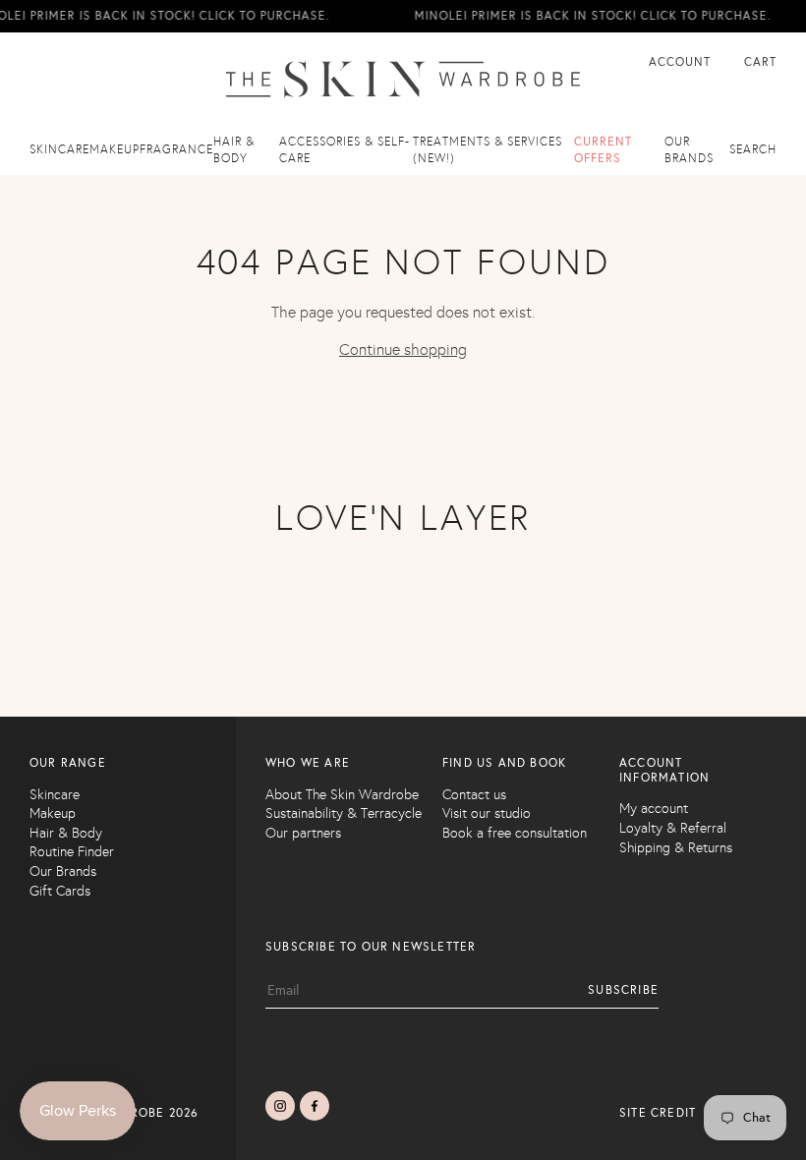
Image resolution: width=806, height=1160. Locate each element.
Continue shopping (403, 349)
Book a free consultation (514, 833)
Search (753, 149)
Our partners (303, 833)
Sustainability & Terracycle (343, 813)
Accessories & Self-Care (344, 150)
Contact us (474, 794)
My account (653, 808)
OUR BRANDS (689, 150)
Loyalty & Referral (672, 828)
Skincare (59, 149)
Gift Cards (59, 891)
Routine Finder (71, 851)
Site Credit (657, 1113)
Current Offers (603, 150)
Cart (760, 62)
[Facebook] (314, 1106)
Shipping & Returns (675, 848)
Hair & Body (234, 150)
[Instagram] (280, 1106)
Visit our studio (486, 813)
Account (682, 62)
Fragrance (176, 149)
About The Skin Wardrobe (342, 794)
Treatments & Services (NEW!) (487, 150)
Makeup (114, 149)
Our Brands (62, 871)
